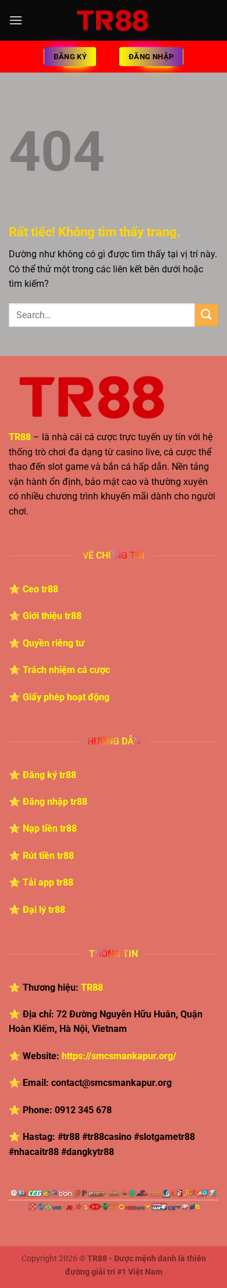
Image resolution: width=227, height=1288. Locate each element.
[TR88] (114, 20)
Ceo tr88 (40, 589)
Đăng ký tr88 (49, 774)
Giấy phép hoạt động (66, 697)
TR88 (92, 987)
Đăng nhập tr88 (55, 801)
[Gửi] (206, 315)
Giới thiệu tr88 (52, 615)
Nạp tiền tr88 (50, 828)
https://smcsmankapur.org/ (119, 1056)
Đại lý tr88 (44, 909)
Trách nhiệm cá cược (66, 669)
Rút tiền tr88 (48, 855)
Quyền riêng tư (53, 643)
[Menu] (16, 20)
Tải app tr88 (48, 882)
